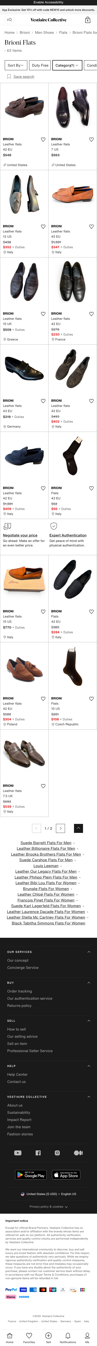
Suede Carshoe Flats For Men (46, 860)
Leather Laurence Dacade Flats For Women (46, 912)
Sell (11, 1021)
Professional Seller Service (30, 1050)
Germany (65, 1321)
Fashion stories (20, 1134)
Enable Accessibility (48, 2)
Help (11, 1066)
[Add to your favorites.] (43, 139)
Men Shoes (44, 32)
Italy (86, 1321)
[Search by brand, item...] (9, 20)
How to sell (16, 1029)
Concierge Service (23, 967)
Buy (10, 983)
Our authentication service (29, 998)
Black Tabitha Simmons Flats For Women (48, 923)
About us (15, 1105)
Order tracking (19, 991)
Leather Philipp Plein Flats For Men (46, 877)
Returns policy (19, 1005)
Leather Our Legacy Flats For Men (45, 871)
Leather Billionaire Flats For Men (46, 848)
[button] (88, 20)
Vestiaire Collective (27, 1097)
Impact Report (19, 1119)
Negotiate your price (20, 535)
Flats (63, 32)
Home (9, 32)
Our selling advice (22, 1036)
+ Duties (18, 247)
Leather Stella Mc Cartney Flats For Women (46, 917)
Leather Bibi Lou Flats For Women (46, 883)
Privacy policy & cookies (46, 1206)
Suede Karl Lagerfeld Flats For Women (46, 906)
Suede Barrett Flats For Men (46, 843)
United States (49, 1321)
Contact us (16, 1081)
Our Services (19, 952)
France (12, 1321)
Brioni (25, 32)
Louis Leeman (45, 866)
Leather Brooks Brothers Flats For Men (46, 854)
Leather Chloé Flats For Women (46, 894)
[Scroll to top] (78, 828)
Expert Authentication (68, 535)
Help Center (17, 1074)
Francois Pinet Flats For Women (45, 900)
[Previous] (36, 828)
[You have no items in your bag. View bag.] (88, 20)
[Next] (60, 828)
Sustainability (18, 1112)
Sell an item (17, 1043)
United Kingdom (28, 1321)
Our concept (17, 960)
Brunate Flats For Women (46, 889)
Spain (77, 1321)
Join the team (18, 1127)
